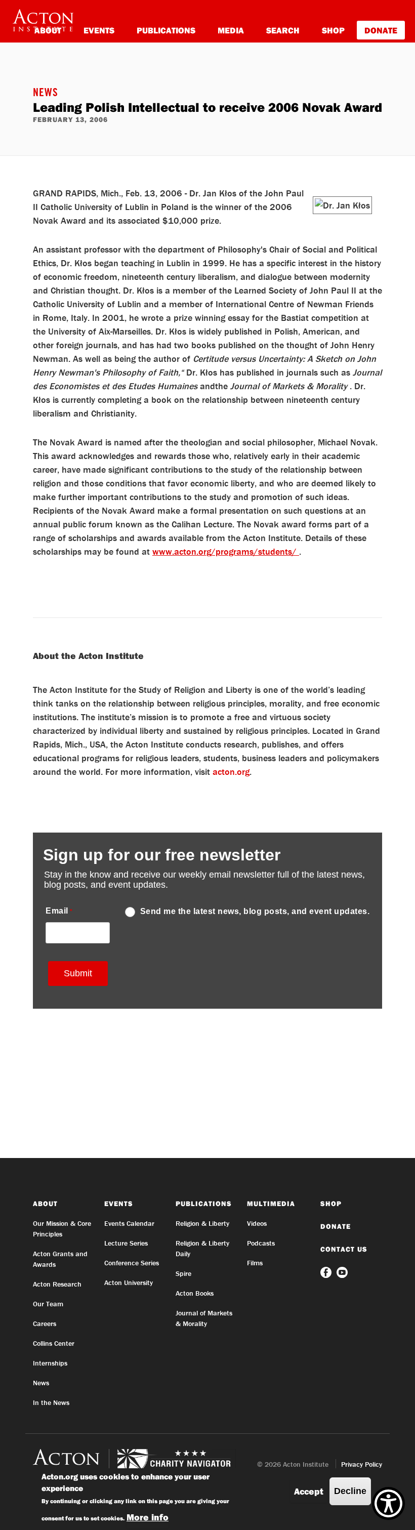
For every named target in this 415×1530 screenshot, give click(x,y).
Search (283, 30)
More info (148, 1517)
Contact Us (343, 1249)
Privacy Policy (361, 1464)
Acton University (128, 1282)
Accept (308, 1491)
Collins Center (53, 1343)
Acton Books (195, 1293)
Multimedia (271, 1203)
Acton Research (57, 1284)
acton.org (231, 771)
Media (231, 30)
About (45, 1203)
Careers (44, 1323)
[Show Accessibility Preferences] (388, 1503)
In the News (51, 1402)
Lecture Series (126, 1243)
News (45, 93)
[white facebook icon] (327, 1271)
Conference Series (131, 1262)
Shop (333, 30)
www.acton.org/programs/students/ (225, 551)
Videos (257, 1223)
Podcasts (261, 1243)
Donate (380, 30)
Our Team (48, 1303)
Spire (183, 1273)
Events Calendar (129, 1223)
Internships (50, 1363)
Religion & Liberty (202, 1223)
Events (99, 30)
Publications (166, 30)
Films (255, 1262)
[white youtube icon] (342, 1271)
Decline (350, 1491)
